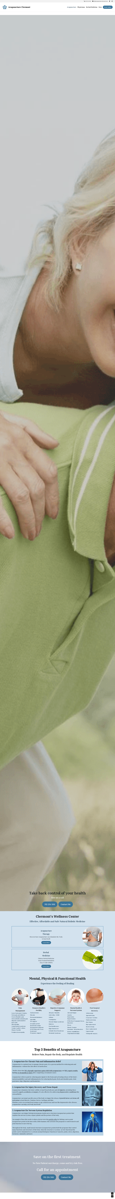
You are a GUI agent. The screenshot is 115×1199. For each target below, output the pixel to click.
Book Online (107, 7)
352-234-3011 (50, 904)
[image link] (4, 7)
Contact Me (66, 904)
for (18, 1073)
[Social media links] (109, 1)
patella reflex (53, 1119)
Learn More (46, 942)
